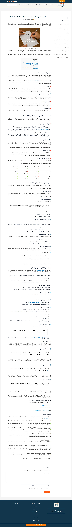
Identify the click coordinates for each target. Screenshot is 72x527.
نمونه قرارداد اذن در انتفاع (44, 405)
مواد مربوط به (38, 337)
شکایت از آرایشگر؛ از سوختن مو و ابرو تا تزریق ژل (62, 47)
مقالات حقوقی (46, 4)
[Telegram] (7, 1)
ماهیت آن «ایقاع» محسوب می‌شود (35, 80)
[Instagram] (14, 1)
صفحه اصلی (51, 4)
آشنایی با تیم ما (36, 520)
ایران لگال (58, 5)
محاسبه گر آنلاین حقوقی (38, 4)
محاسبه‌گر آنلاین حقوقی (36, 512)
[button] (62, 1)
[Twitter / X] (16, 1)
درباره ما (20, 4)
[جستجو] (7, 5)
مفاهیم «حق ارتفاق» (40, 270)
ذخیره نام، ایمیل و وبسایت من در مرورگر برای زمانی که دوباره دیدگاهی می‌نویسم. (36, 488)
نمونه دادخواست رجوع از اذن (44, 407)
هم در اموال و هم (35, 302)
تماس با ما (24, 4)
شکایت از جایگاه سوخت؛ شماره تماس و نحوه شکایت (61, 54)
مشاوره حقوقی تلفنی (47, 418)
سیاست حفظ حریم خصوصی (56, 510)
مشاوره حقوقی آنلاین (30, 4)
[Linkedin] (11, 1)
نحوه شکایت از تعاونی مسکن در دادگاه (63, 57)
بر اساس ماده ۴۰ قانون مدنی (42, 129)
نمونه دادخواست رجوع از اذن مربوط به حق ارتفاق (41, 410)
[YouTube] (9, 1)
